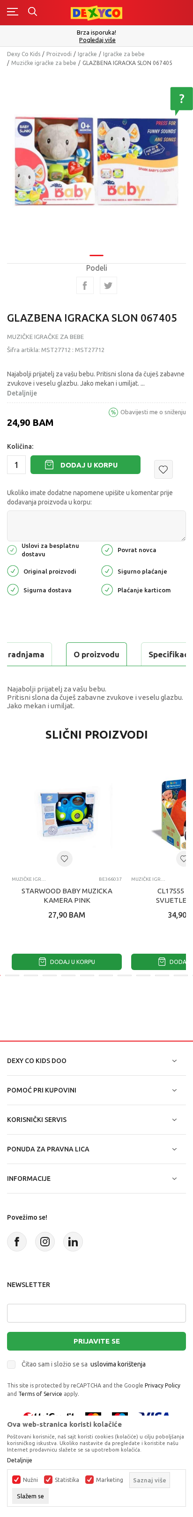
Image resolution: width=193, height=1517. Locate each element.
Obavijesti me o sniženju (153, 412)
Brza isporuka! (96, 32)
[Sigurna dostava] (13, 589)
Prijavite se (97, 1341)
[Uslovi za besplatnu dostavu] (12, 549)
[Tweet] (108, 285)
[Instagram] (45, 1241)
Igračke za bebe (124, 54)
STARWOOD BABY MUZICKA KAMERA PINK (67, 895)
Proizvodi (59, 54)
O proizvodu (96, 654)
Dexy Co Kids (23, 54)
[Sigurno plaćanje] (107, 571)
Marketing (109, 1480)
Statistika (67, 1480)
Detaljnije (22, 393)
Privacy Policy (162, 1385)
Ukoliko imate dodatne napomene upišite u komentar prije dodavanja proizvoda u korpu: (90, 497)
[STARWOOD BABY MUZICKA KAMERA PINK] (66, 814)
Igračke (87, 54)
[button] (163, 469)
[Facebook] (85, 285)
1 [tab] (96, 255)
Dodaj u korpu (89, 465)
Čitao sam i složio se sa (84, 1364)
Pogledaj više (97, 40)
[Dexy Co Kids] (96, 12)
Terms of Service (40, 1394)
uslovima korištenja (118, 1364)
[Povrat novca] (107, 549)
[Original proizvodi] (13, 571)
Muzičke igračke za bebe (43, 63)
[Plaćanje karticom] (107, 589)
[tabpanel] (96, 161)
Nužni (30, 1480)
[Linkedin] (73, 1241)
